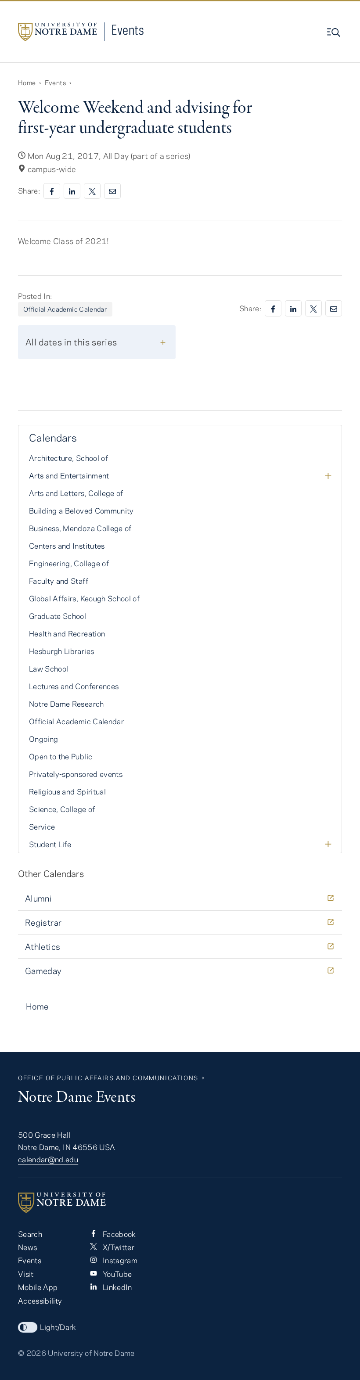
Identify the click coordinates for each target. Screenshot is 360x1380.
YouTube (116, 1274)
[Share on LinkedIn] (72, 191)
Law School (48, 668)
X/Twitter (117, 1247)
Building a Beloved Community (81, 510)
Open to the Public (60, 756)
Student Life (50, 844)
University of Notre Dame (91, 1353)
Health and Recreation (67, 633)
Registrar (43, 922)
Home (27, 82)
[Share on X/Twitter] (92, 191)
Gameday (43, 970)
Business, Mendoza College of (80, 528)
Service (42, 826)
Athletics (42, 946)
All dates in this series (71, 342)
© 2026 (32, 1353)
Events (128, 29)
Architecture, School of (68, 458)
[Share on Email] (112, 191)
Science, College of (62, 809)
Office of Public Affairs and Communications (108, 1078)
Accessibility (40, 1300)
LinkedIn (116, 1287)
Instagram (119, 1260)
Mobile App (38, 1287)
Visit (26, 1274)
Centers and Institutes (67, 545)
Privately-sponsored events (75, 774)
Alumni (38, 898)
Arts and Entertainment (69, 475)
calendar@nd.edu (48, 1159)
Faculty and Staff (58, 581)
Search (30, 1234)
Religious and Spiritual (67, 791)
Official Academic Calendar (65, 309)
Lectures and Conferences (74, 686)
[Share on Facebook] (51, 191)
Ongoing (43, 739)
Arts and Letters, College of (76, 493)
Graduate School (57, 616)
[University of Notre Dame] (180, 1202)
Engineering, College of (69, 563)
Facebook (118, 1234)
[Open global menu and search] (334, 32)
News (27, 1247)
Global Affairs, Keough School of (84, 598)
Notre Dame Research (66, 703)
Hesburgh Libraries (61, 651)
